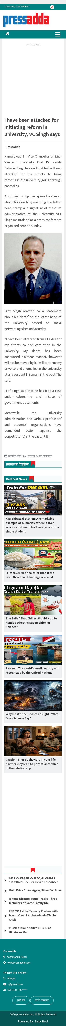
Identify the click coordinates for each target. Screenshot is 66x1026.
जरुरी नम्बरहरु (42, 1000)
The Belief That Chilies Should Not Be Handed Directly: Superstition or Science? (31, 623)
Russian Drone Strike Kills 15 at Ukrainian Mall (30, 930)
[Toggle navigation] (58, 34)
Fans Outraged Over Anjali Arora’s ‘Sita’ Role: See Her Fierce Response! (33, 880)
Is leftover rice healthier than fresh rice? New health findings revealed (30, 575)
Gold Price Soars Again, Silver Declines (35, 890)
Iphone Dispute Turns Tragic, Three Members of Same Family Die (33, 901)
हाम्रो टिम (21, 1000)
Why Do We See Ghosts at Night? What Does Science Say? (32, 716)
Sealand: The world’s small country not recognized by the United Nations (32, 670)
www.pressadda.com (18, 962)
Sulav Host (41, 1021)
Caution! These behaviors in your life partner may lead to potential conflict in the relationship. (32, 764)
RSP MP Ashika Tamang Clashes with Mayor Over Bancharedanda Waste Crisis (33, 915)
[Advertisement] (33, 79)
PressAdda (13, 147)
